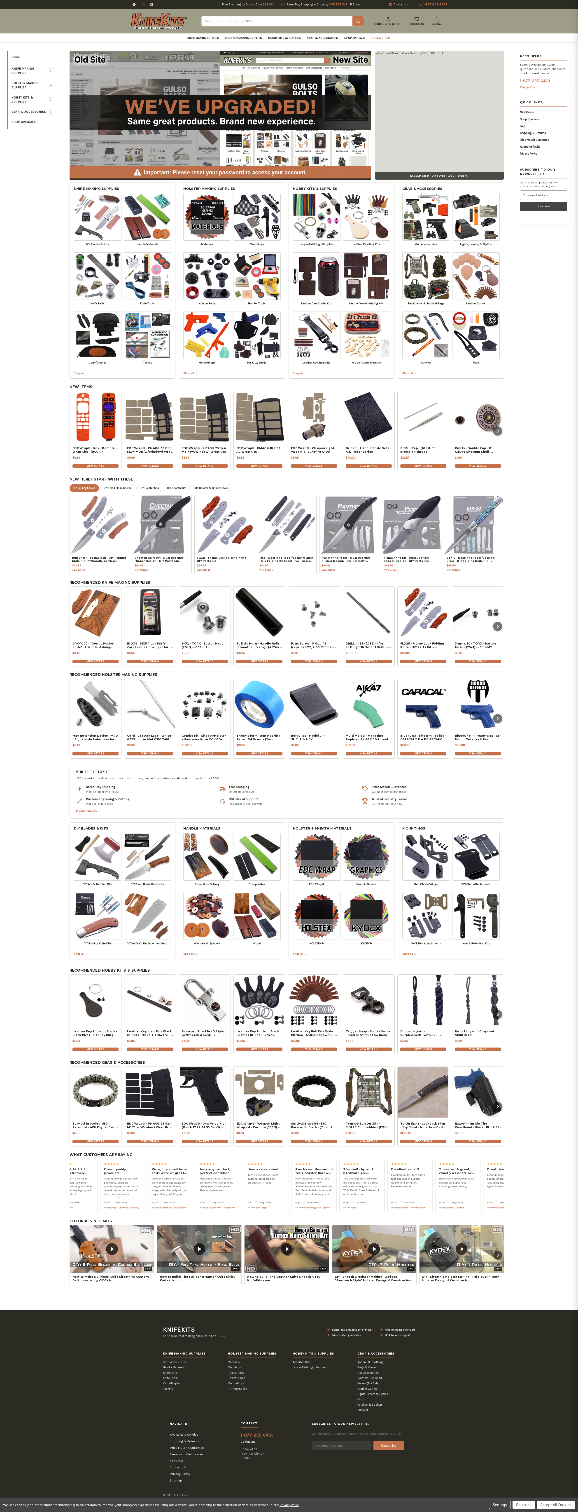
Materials (234, 1362)
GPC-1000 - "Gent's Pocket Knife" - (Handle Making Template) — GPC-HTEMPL (93, 645)
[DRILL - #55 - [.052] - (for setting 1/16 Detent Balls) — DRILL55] (369, 612)
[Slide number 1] (220, 115)
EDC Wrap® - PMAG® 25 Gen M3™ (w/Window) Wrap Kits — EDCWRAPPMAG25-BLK (149, 1125)
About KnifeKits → (88, 811)
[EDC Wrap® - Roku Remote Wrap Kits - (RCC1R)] (95, 417)
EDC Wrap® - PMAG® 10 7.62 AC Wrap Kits (258, 449)
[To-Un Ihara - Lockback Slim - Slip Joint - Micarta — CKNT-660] (423, 1092)
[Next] (497, 431)
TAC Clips (275, 1207)
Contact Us (178, 1467)
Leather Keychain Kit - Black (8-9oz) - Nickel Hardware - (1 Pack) (150, 1033)
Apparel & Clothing (370, 1362)
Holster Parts (236, 1372)
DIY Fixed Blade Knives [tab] (118, 488)
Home (16, 57)
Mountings (413, 828)
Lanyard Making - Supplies (310, 1367)
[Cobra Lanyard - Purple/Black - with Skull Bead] (423, 1000)
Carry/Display (172, 1383)
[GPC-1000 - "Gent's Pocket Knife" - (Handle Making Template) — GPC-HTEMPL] (95, 612)
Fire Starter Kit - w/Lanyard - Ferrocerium (102, 1207)
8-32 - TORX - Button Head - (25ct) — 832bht (204, 645)
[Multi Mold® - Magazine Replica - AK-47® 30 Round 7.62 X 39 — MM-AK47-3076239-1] (369, 705)
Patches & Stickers (370, 1404)
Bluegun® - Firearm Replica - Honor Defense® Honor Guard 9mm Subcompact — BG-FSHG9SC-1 (478, 737)
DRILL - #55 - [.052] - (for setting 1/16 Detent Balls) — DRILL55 (367, 645)
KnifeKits (179, 1330)
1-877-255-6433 (535, 80)
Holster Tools (236, 1378)
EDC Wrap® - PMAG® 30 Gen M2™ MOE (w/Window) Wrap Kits (149, 450)
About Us (176, 1461)
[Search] (358, 21)
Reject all (523, 1504)
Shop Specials (354, 38)
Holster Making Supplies (243, 38)
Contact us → (529, 87)
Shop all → (81, 373)
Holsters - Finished (369, 1378)
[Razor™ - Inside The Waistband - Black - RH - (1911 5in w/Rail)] (478, 1092)
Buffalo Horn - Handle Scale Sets (336, 1207)
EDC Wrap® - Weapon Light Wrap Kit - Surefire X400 (312, 449)
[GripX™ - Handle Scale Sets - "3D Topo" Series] (369, 417)
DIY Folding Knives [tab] (84, 488)
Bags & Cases (367, 1367)
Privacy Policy (528, 153)
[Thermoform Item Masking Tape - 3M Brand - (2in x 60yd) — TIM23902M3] (259, 705)
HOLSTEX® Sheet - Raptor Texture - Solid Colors (152, 1207)
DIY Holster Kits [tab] (149, 488)
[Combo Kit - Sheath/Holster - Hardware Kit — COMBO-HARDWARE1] (205, 705)
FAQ (522, 126)
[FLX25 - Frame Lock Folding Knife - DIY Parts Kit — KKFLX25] (423, 612)
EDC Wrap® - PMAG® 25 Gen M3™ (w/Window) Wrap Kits (204, 449)
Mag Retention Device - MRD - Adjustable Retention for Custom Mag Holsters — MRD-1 (95, 737)
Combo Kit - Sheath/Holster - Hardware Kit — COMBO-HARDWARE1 (204, 737)
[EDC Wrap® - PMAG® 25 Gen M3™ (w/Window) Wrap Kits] (205, 417)
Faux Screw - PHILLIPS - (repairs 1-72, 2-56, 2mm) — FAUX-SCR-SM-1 (312, 645)
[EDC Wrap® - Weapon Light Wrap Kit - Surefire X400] (314, 417)
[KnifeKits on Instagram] (143, 4)
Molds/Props (236, 1383)
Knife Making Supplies (203, 38)
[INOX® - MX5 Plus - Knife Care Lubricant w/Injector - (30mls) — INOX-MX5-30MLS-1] (150, 612)
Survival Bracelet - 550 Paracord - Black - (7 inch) (311, 1125)
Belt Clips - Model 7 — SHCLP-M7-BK (308, 737)
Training (168, 1388)
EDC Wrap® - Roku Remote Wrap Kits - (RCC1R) (93, 449)
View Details (95, 465)
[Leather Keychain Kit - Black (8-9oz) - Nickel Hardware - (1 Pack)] (150, 1000)
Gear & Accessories (322, 38)
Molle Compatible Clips (474, 1207)
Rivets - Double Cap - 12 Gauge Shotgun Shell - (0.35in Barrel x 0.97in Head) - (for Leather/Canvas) (477, 450)
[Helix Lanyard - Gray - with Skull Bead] (478, 1000)
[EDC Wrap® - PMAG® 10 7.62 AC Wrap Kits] (259, 417)
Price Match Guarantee (534, 139)
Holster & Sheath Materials (322, 828)
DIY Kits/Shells (237, 1388)
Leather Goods (367, 1388)
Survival (362, 1410)
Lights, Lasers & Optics (372, 1394)
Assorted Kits (301, 1362)
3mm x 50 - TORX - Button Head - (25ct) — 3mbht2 (475, 645)
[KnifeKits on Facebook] (134, 4)
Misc (360, 1399)
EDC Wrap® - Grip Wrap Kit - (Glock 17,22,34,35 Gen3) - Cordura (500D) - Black (204, 1125)
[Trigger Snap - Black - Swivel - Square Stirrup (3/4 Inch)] (369, 1000)
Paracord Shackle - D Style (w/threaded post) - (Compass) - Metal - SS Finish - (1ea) (203, 1033)
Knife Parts (170, 1372)
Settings (500, 1504)
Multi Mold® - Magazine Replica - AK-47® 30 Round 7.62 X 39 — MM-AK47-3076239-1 (367, 737)
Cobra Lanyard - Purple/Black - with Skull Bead (419, 1033)
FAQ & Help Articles (184, 1435)
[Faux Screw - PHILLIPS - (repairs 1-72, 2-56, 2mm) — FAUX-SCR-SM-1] (314, 612)
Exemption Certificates (186, 1454)
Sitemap (176, 1480)
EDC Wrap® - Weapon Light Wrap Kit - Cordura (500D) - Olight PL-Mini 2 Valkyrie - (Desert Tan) (258, 1125)
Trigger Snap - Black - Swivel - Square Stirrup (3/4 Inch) (368, 1033)
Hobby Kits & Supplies (284, 38)
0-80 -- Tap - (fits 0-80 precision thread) (418, 449)
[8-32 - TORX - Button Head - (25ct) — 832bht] (205, 612)
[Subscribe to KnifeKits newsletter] (151, 4)
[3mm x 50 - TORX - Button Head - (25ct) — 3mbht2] (478, 612)
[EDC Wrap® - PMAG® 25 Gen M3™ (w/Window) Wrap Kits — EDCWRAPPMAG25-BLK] (150, 1092)
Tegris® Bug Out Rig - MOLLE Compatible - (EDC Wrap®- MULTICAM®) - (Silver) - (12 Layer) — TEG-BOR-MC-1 (366, 1125)
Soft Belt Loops (182, 1207)
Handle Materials (201, 828)
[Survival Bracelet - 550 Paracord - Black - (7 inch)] (314, 1092)
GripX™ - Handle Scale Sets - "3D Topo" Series (368, 449)
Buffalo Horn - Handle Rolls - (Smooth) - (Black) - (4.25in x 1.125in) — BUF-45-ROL (259, 645)
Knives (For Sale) (368, 1383)
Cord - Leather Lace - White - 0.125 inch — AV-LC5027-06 (150, 737)
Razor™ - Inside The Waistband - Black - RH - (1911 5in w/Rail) (477, 1125)
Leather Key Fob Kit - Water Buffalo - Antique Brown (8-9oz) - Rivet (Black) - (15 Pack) (314, 1033)
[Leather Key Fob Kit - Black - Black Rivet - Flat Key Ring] (95, 1000)
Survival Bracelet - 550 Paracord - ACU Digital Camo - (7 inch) (95, 1125)
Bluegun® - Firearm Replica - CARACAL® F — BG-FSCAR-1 (423, 737)
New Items (527, 112)
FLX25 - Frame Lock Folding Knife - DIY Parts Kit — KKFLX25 (422, 645)
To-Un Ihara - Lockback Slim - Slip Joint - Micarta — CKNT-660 (423, 1125)
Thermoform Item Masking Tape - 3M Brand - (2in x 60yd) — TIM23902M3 (258, 737)
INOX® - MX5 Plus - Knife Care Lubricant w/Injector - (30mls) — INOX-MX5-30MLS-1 (149, 645)
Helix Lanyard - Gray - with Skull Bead (475, 1033)
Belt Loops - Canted (376, 1207)
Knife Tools (170, 1378)
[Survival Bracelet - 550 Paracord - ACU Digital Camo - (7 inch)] (95, 1092)
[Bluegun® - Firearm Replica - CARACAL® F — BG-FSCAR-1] (423, 705)
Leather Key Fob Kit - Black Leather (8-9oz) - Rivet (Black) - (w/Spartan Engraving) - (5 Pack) (257, 1033)
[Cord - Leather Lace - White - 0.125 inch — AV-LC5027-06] (150, 705)
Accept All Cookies (555, 1504)
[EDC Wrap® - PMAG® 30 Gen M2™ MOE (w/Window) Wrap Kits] (150, 417)
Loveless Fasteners (424, 1207)
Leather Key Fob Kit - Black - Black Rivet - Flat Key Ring (94, 1033)
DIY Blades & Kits (91, 828)
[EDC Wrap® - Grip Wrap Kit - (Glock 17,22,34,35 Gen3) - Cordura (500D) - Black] (205, 1092)
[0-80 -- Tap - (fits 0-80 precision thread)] (423, 417)
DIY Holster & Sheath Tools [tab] (211, 488)
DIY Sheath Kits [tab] (176, 488)
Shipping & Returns (533, 133)
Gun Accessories (368, 1372)
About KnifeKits (530, 146)
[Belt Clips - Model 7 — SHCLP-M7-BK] (314, 705)
